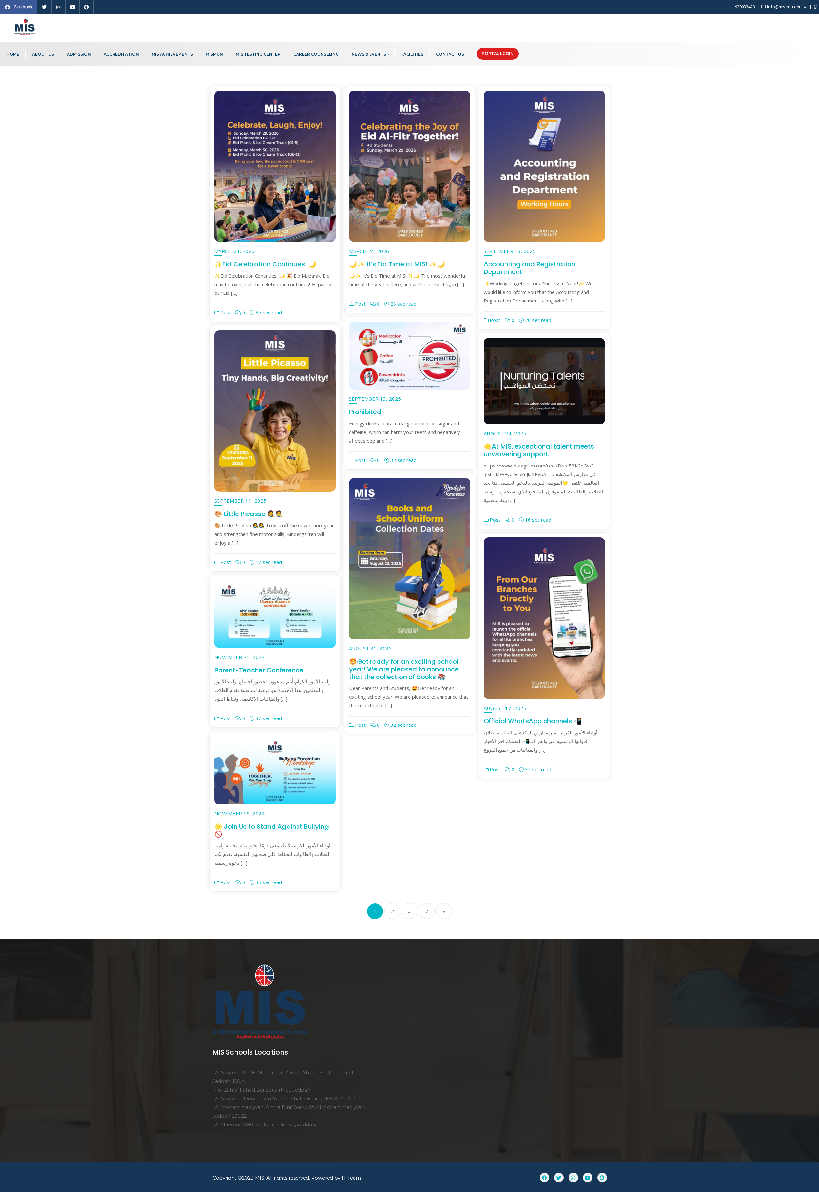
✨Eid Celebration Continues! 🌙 (265, 264)
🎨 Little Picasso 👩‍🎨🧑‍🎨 (248, 513)
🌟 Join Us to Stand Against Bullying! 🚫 (272, 830)
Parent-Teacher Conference (258, 670)
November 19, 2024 (239, 813)
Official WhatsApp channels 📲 (533, 721)
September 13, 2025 (510, 251)
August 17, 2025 (505, 708)
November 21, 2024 (239, 657)
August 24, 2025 (505, 433)
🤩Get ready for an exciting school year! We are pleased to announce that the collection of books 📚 (404, 669)
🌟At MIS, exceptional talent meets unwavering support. (539, 450)
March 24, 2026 (234, 251)
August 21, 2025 (370, 648)
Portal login (497, 53)
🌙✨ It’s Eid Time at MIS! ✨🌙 (397, 264)
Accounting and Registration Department (529, 268)
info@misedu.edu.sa (787, 7)
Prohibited (365, 411)
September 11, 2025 (240, 501)
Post (225, 312)
